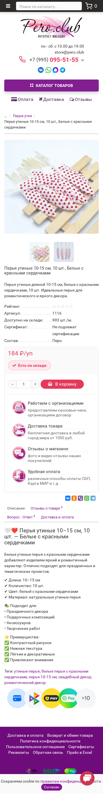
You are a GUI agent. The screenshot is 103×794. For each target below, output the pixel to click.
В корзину (66, 384)
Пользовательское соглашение (35, 746)
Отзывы (83, 99)
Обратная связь (48, 752)
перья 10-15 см (43, 677)
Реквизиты (18, 752)
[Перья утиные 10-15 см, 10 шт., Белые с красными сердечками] (51, 187)
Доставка (53, 99)
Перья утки (22, 116)
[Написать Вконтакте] (40, 70)
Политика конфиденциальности (50, 741)
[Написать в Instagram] (62, 70)
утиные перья (27, 671)
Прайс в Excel (79, 752)
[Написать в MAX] (56, 70)
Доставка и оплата (57, 517)
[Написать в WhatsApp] (48, 70)
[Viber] (80, 498)
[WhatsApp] (86, 498)
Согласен (51, 787)
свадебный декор (74, 677)
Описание (16, 508)
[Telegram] (93, 498)
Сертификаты (81, 746)
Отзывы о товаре (47, 508)
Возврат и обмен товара (70, 735)
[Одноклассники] (74, 498)
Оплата (25, 99)
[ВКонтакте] (67, 498)
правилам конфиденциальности (70, 781)
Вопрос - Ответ (21, 516)
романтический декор (25, 682)
